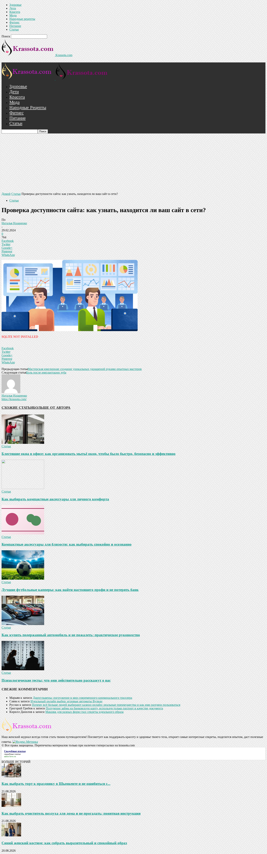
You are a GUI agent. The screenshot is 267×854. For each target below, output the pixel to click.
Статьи (14, 29)
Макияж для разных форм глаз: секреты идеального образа (84, 711)
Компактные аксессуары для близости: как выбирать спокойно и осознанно (67, 544)
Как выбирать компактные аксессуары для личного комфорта (55, 499)
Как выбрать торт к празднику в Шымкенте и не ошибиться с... (56, 784)
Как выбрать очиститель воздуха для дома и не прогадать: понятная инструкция (71, 813)
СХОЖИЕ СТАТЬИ (17, 408)
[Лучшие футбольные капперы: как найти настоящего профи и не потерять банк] (23, 578)
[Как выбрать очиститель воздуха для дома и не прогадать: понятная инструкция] (11, 805)
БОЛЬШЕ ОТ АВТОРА (51, 408)
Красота (14, 12)
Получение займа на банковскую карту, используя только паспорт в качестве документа (104, 708)
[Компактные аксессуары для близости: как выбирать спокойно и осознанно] (23, 533)
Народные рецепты (22, 19)
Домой (6, 193)
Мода (13, 15)
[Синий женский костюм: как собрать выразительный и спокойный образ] (11, 835)
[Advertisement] (133, 162)
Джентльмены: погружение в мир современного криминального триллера (82, 697)
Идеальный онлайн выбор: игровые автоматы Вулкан (66, 701)
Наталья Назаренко (14, 223)
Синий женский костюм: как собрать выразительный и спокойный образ (64, 843)
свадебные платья (12, 754)
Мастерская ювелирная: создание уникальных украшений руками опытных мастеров (85, 369)
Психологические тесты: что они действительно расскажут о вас (56, 680)
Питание (15, 26)
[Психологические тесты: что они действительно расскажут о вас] (23, 669)
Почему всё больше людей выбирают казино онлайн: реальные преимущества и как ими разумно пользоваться (106, 704)
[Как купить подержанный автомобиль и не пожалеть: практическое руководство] (23, 624)
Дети (12, 8)
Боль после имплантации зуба (46, 372)
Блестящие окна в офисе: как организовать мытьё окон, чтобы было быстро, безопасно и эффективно (89, 454)
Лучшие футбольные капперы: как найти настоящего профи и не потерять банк (70, 590)
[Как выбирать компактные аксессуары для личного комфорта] (23, 488)
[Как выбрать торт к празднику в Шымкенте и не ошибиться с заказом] (11, 776)
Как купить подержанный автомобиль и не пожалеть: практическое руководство (71, 635)
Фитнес (14, 22)
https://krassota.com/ (14, 399)
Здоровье (15, 4)
